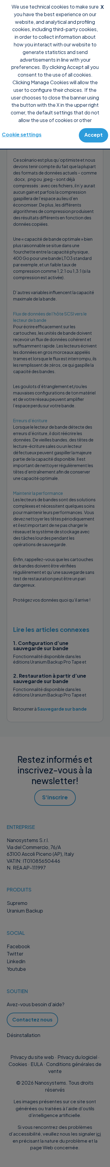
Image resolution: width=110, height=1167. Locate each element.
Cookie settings (22, 134)
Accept (93, 134)
